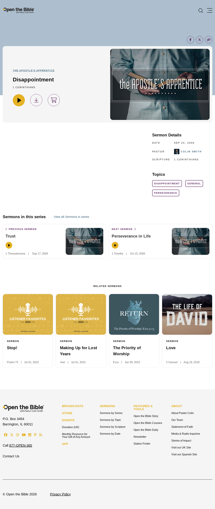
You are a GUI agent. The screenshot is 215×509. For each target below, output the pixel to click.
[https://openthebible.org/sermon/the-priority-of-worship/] (134, 314)
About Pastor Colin (182, 413)
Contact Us (11, 456)
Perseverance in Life (131, 236)
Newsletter (140, 436)
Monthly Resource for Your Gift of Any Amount (76, 435)
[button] (200, 10)
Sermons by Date (110, 433)
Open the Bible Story (146, 416)
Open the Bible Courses (148, 423)
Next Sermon (123, 229)
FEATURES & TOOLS (143, 408)
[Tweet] (199, 39)
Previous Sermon (22, 229)
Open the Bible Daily (146, 429)
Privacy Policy (60, 494)
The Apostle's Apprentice (34, 70)
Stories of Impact (181, 440)
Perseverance (165, 193)
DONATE (68, 420)
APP (65, 443)
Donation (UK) (70, 427)
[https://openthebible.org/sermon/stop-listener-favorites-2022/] (28, 314)
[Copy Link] (208, 39)
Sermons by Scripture (112, 426)
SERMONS (107, 406)
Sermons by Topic (110, 420)
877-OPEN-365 (20, 445)
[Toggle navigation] (209, 10)
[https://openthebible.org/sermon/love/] (187, 314)
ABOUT (176, 406)
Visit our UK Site (181, 447)
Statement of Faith (182, 426)
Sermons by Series (111, 413)
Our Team (177, 420)
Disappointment (167, 183)
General (194, 183)
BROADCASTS (72, 406)
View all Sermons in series (71, 216)
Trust (10, 236)
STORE (67, 413)
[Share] (190, 39)
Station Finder (142, 443)
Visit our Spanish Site (184, 454)
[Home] (19, 10)
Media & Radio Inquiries (185, 433)
